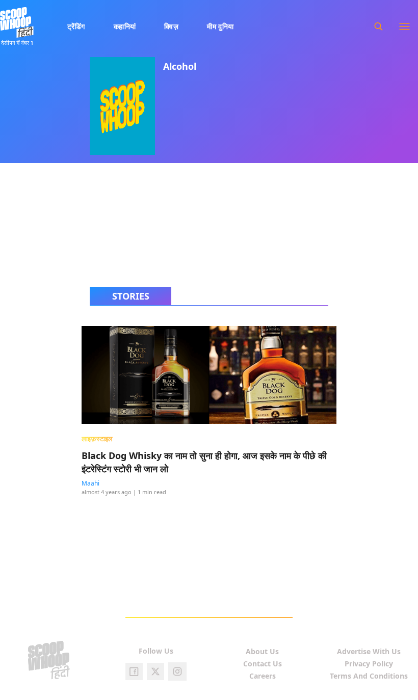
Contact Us (262, 663)
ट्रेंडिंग (76, 26)
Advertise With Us (369, 651)
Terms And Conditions (369, 676)
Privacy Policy (369, 663)
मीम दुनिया (220, 26)
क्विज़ (171, 26)
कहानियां (125, 26)
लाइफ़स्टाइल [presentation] (97, 438)
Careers (262, 676)
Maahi (90, 483)
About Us (262, 651)
